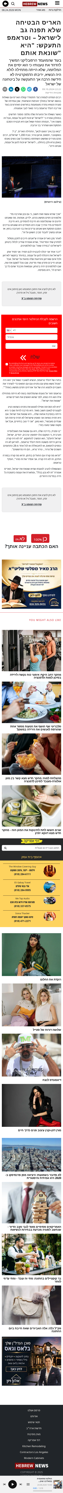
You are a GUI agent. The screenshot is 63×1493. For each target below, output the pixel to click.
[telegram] (29, 89)
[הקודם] (4, 1484)
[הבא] (20, 1484)
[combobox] (31, 848)
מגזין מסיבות (34, 1434)
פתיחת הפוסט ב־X (32, 298)
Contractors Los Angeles (34, 1452)
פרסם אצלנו (34, 1410)
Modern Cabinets (34, 1458)
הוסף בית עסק (31, 857)
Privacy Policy (53, 371)
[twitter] (17, 89)
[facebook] (35, 89)
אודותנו (34, 1416)
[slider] (42, 1490)
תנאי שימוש (34, 1422)
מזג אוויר (40, 10)
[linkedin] (11, 89)
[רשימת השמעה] (28, 1484)
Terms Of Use (15, 373)
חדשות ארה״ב (34, 1428)
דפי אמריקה (34, 1440)
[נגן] (12, 1484)
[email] (4, 89)
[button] (8, 330)
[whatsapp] (23, 89)
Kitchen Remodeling (34, 1446)
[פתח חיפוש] (13, 4)
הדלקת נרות (55, 10)
